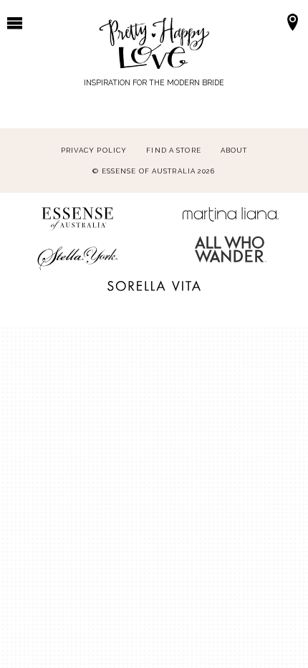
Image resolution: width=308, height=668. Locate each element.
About (234, 150)
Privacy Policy (94, 150)
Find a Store (173, 150)
